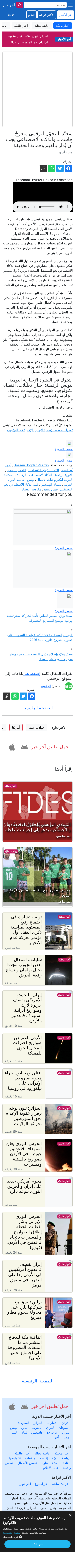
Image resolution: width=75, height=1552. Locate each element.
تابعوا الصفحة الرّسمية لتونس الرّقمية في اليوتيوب (40, 430)
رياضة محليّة (11, 851)
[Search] (19, 5)
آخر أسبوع (41, 1484)
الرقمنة (22, 475)
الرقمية (46, 686)
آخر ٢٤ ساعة (60, 1484)
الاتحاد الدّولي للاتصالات (43, 470)
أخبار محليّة (10, 786)
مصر (66, 1437)
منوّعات (30, 1458)
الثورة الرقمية (63, 475)
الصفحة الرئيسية (37, 708)
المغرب (37, 1427)
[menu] (70, 5)
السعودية (24, 1423)
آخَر (56, 1437)
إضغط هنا (31, 673)
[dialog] (37, 1531)
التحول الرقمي (16, 470)
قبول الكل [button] (37, 1544)
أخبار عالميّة (64, 995)
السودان (64, 1427)
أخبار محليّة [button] (62, 25)
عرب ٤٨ (52, 1432)
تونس (30, 479)
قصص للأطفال (27, 1463)
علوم (44, 1463)
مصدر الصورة (64, 449)
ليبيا (14, 1432)
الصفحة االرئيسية (37, 1380)
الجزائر (38, 1423)
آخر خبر (8, 4)
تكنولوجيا (15, 1458)
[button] (24, 746)
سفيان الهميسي (51, 484)
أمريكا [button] (16, 727)
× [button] (70, 1515)
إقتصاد (43, 1458)
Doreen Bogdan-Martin (31, 465)
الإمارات (52, 1423)
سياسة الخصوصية (12, 1532)
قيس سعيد (51, 489)
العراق (50, 1427)
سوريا (65, 1432)
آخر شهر (25, 1484)
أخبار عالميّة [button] (21, 25)
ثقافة (66, 1463)
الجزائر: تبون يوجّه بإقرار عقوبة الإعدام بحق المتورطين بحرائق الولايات (28, 42)
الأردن (65, 1423)
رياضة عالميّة (60, 1458)
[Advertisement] (37, 89)
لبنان (24, 1432)
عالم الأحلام (51, 1468)
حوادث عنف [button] (36, 727)
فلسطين (37, 1432)
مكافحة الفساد (31, 489)
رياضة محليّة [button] (42, 25)
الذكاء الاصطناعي (40, 475)
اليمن (24, 1427)
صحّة (55, 1463)
